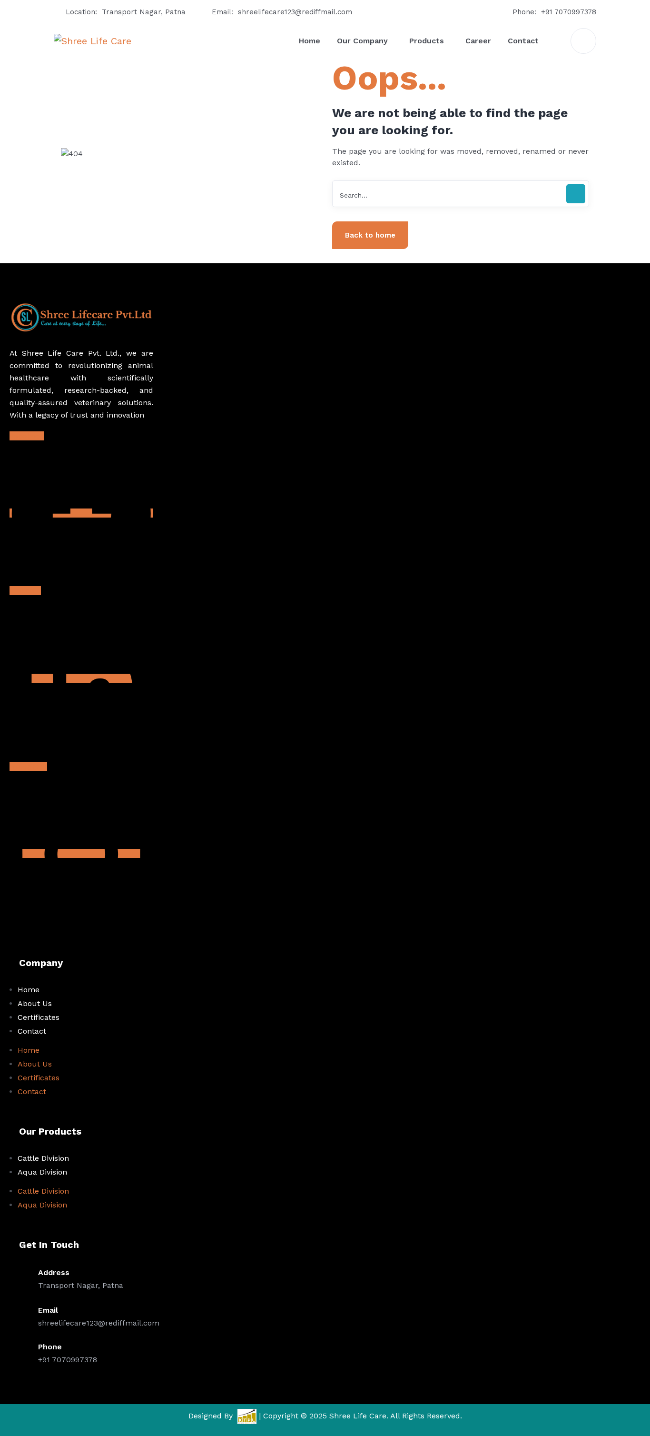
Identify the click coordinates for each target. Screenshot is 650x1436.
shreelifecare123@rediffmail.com (295, 12)
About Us (35, 1003)
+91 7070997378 (568, 12)
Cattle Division (43, 1158)
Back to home (370, 235)
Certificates (38, 1017)
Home (28, 989)
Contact (32, 1031)
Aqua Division (42, 1172)
